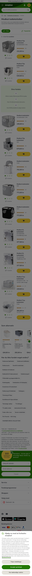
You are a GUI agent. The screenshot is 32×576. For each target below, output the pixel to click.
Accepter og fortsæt (16, 567)
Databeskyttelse (6, 557)
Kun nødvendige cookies (16, 572)
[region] (16, 553)
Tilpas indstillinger (16, 562)
